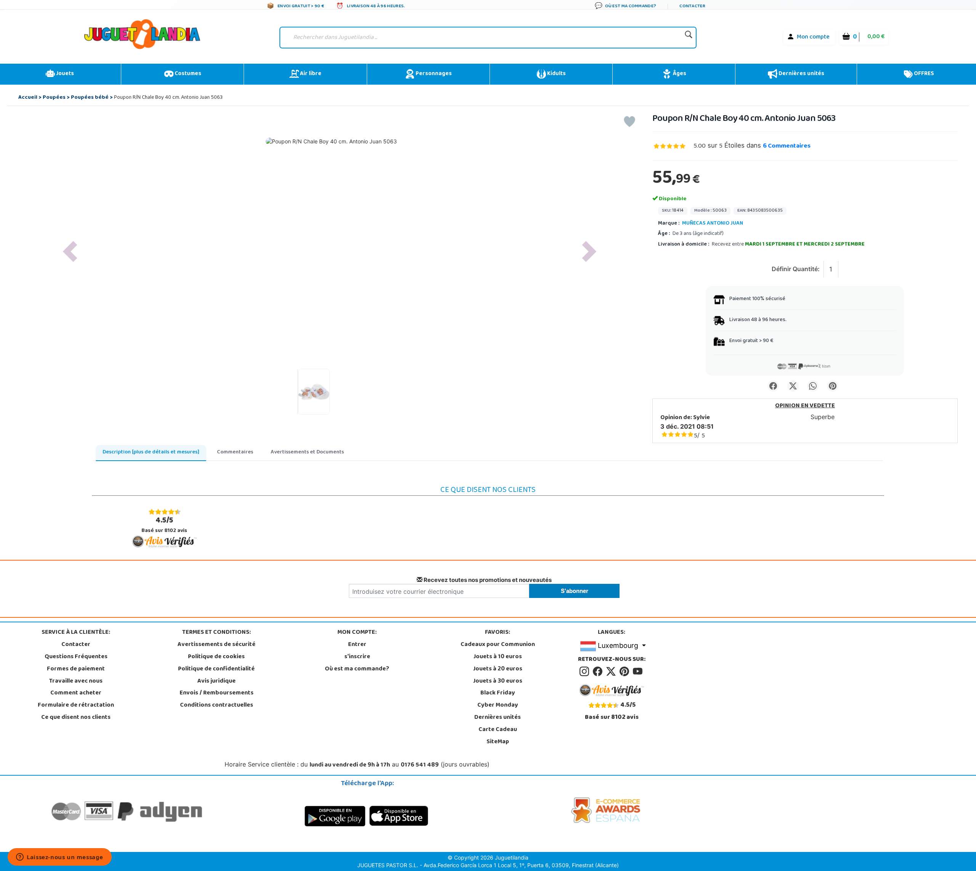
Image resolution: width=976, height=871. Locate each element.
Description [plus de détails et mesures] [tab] (151, 452)
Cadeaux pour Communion (498, 645)
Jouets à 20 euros (497, 669)
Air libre (310, 74)
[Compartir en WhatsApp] (813, 386)
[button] (70, 251)
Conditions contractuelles (216, 705)
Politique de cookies (216, 657)
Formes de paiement (76, 669)
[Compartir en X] (793, 386)
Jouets (64, 74)
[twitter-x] (612, 671)
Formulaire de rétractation (76, 705)
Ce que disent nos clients (76, 718)
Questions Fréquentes (76, 657)
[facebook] (598, 671)
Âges (678, 74)
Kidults (556, 74)
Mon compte (813, 37)
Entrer (357, 645)
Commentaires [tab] (235, 452)
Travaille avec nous (76, 681)
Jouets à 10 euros (498, 657)
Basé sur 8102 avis (164, 525)
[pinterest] (625, 671)
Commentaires (787, 146)
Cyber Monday (497, 705)
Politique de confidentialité (216, 669)
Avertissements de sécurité (216, 645)
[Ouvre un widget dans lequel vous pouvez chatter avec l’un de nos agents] (60, 857)
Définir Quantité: (796, 269)
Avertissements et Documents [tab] (307, 452)
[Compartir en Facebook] (773, 386)
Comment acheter (75, 693)
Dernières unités (800, 74)
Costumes (187, 74)
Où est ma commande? (357, 669)
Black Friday (497, 693)
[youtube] (638, 671)
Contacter (75, 645)
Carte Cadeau (497, 730)
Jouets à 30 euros (497, 681)
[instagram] (585, 671)
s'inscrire (357, 657)
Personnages (433, 74)
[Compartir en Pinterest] (832, 386)
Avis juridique (216, 681)
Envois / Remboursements (217, 693)
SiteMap (497, 742)
